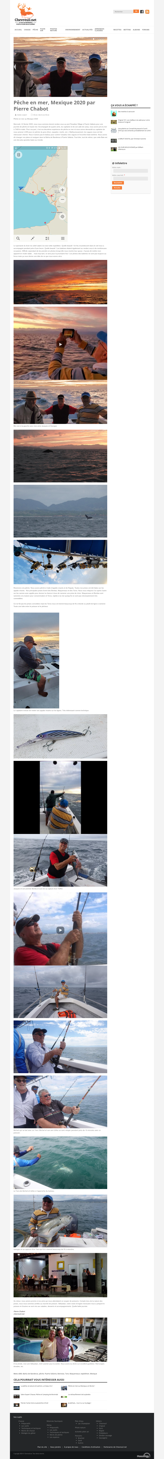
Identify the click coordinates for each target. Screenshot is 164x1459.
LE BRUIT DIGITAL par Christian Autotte (132, 139)
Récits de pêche (44, 115)
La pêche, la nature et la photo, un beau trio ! (37, 1386)
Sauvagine (103, 1438)
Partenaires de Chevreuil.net (115, 1447)
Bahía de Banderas (30, 1374)
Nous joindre (55, 1447)
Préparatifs (25, 1423)
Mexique (93, 1374)
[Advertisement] (129, 52)
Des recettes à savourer (126, 111)
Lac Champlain (84, 1423)
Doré (80, 1440)
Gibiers (99, 1421)
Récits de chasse (28, 1431)
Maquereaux (75, 1374)
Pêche (35, 115)
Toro (67, 1374)
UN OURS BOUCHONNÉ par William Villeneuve (130, 148)
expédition (85, 1374)
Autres (80, 1443)
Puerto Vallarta (51, 1374)
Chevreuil (103, 1423)
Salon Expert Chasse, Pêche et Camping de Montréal (39, 1394)
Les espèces (54, 1437)
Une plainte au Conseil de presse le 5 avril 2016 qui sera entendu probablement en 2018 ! (134, 130)
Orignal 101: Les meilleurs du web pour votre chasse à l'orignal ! (134, 121)
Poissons (78, 1436)
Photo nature (80, 1427)
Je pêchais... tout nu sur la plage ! (79, 1403)
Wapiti (101, 1431)
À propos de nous (71, 1447)
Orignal (102, 1426)
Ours (101, 1428)
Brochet (81, 1438)
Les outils (25, 1426)
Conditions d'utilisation (91, 1447)
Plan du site (42, 1447)
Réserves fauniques (55, 1421)
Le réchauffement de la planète (79, 1394)
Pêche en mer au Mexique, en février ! (81, 1386)
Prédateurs (103, 1433)
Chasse (21, 1421)
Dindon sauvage (105, 1435)
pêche (41, 1374)
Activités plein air (82, 1431)
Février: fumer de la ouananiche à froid (34, 1403)
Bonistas (61, 1374)
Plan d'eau (79, 1421)
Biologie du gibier (28, 1433)
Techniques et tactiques (31, 1428)
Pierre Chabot (22, 115)
